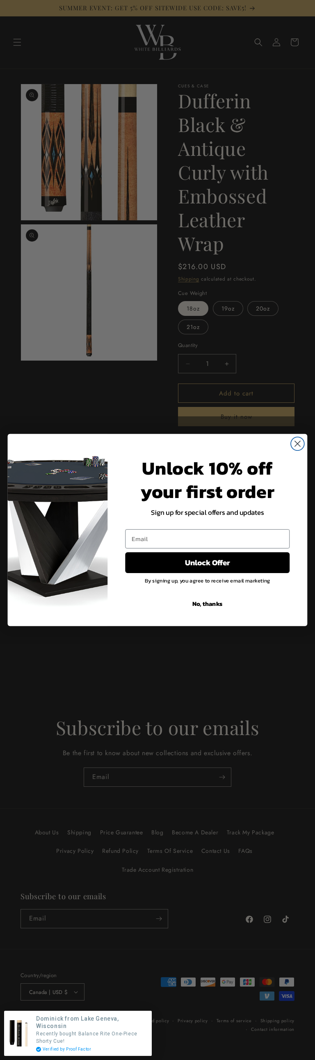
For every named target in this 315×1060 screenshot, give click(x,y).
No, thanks (207, 603)
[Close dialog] (297, 443)
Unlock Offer (207, 562)
